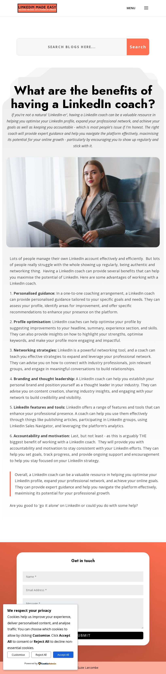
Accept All (63, 655)
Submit (83, 635)
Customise (18, 655)
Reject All (41, 655)
